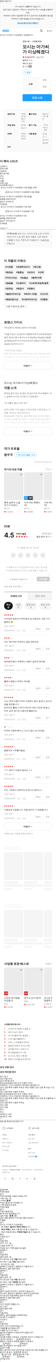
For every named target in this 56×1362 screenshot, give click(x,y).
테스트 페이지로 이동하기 (28, 23)
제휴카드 (5, 1139)
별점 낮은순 (45, 605)
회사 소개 (31, 1153)
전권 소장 (37, 97)
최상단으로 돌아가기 (15, 1121)
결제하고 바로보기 (7, 1266)
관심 (28, 72)
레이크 (25, 63)
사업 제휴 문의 (33, 1143)
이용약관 (5, 1169)
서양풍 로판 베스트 (12, 1024)
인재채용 (31, 1156)
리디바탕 (5, 1150)
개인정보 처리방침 (14, 1169)
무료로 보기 (5, 1248)
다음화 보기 (5, 1330)
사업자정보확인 (38, 1169)
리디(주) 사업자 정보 (9, 1166)
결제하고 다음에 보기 (24, 1266)
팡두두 (25, 60)
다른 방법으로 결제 (8, 1205)
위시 (2, 176)
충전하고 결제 (6, 1268)
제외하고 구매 (6, 1114)
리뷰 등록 (43, 579)
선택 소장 (4, 183)
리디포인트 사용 (7, 1264)
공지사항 (35, 1128)
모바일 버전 (5, 1359)
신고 (18, 630)
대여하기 (3, 1317)
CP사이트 (5, 1146)
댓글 (38, 629)
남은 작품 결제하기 (8, 1218)
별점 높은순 (30, 605)
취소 (2, 1109)
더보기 (48, 469)
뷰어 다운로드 (7, 1143)
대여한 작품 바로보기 (25, 1218)
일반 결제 (16, 1268)
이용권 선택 (5, 1245)
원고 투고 (31, 1139)
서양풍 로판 (37, 41)
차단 (24, 630)
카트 (2, 178)
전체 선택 (4, 168)
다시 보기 (14, 1330)
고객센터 (9, 1128)
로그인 (49, 31)
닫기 (6, 1306)
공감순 (18, 605)
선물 (2, 181)
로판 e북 (26, 41)
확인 (2, 1234)
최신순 (8, 605)
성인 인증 (4, 1105)
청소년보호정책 (27, 1169)
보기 (2, 1306)
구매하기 (11, 1317)
